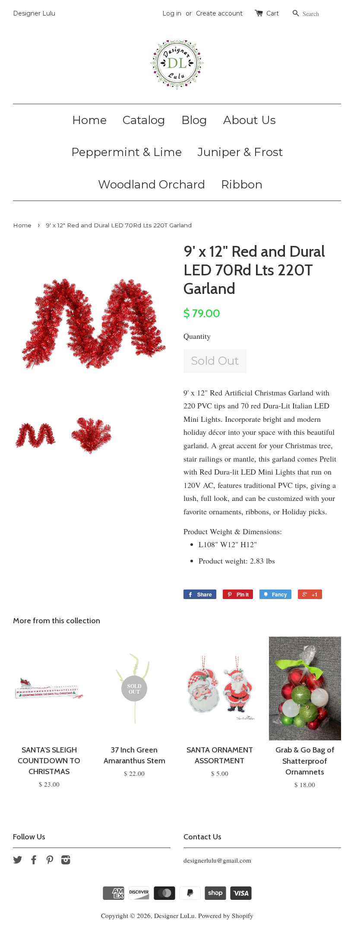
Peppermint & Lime (126, 152)
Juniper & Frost (240, 152)
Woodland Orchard (151, 184)
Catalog (144, 120)
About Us (249, 120)
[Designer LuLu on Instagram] (65, 861)
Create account (219, 13)
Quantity (197, 336)
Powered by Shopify (225, 915)
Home (89, 120)
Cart (272, 13)
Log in (171, 13)
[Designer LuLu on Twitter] (17, 861)
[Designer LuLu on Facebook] (33, 861)
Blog (194, 120)
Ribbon (241, 184)
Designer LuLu (174, 915)
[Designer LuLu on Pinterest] (49, 861)
